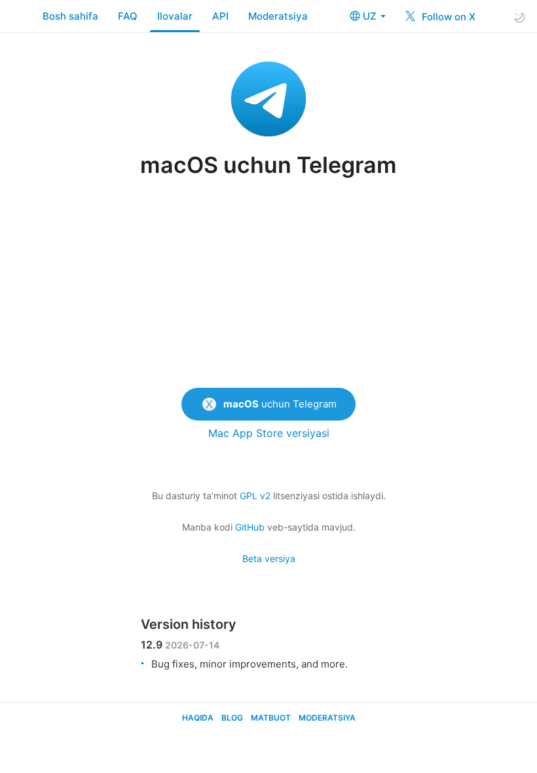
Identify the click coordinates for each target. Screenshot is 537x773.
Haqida (197, 718)
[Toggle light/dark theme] (519, 16)
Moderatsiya (278, 16)
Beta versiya (268, 558)
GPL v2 (255, 495)
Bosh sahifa (70, 16)
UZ (371, 16)
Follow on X (447, 16)
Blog (232, 718)
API (220, 16)
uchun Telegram (280, 404)
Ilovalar (175, 16)
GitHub (250, 527)
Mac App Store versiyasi (268, 433)
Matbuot (271, 718)
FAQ (128, 16)
